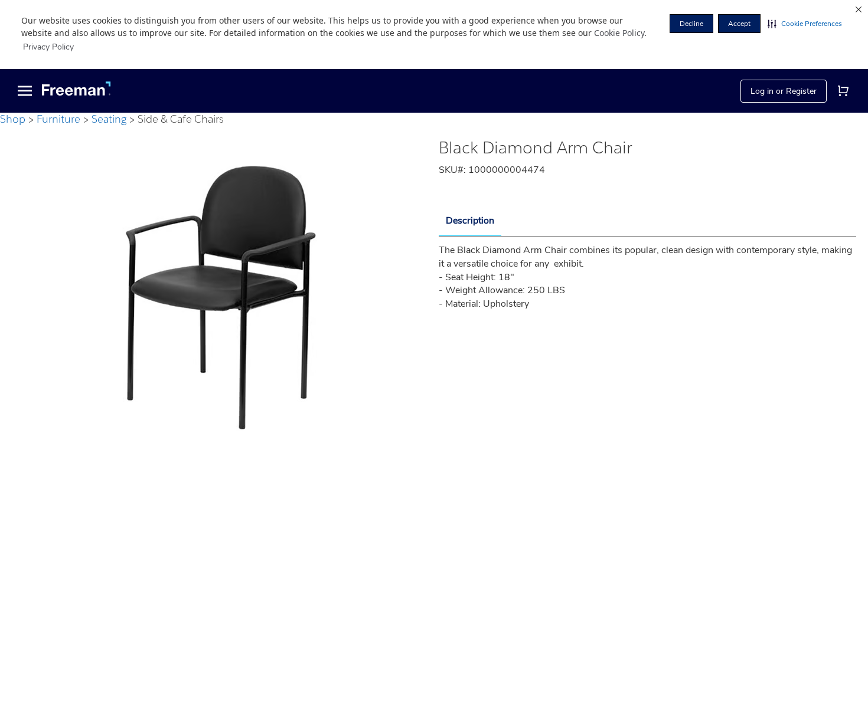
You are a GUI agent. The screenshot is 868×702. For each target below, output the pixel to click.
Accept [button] (739, 23)
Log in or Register (783, 90)
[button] (804, 23)
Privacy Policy (48, 47)
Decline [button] (691, 23)
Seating (109, 119)
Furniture (58, 119)
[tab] (470, 221)
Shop (12, 119)
